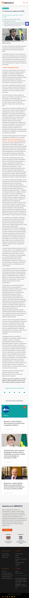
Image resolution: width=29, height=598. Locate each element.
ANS (24, 22)
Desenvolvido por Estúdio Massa (14, 594)
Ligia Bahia (6, 25)
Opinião (5, 21)
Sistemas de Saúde (11, 21)
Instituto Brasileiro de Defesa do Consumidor (15, 24)
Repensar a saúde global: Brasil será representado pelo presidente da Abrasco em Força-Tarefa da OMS (14, 486)
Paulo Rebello (18, 25)
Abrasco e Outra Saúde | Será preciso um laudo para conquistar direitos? (14, 423)
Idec (5, 24)
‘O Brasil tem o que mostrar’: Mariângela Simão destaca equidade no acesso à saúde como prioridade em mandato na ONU (14, 454)
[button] (27, 24)
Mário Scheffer (12, 25)
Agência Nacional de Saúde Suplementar (14, 22)
